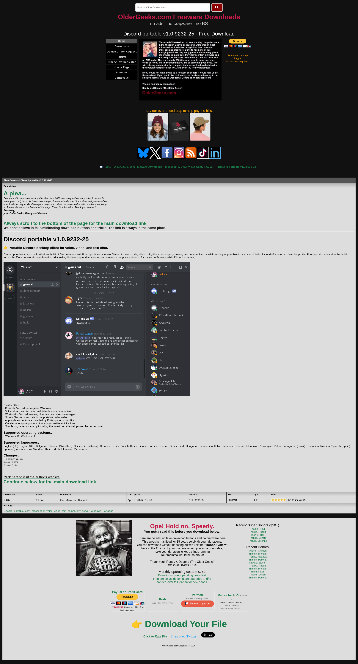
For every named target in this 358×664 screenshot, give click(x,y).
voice (49, 510)
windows (96, 510)
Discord (8, 510)
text (64, 510)
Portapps (108, 510)
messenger (38, 510)
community (74, 510)
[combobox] (172, 7)
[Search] (217, 7)
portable (19, 510)
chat (27, 510)
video (57, 510)
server (86, 510)
